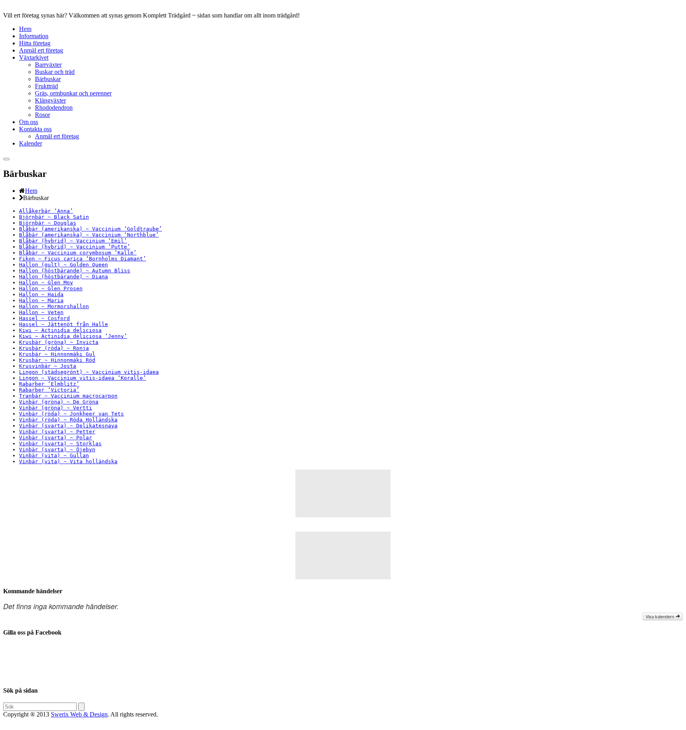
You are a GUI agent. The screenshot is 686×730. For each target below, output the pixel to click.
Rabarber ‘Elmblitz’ (49, 384)
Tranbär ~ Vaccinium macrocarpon (68, 396)
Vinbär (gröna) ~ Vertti (55, 408)
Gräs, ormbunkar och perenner (73, 93)
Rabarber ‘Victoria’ (49, 390)
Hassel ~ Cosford (44, 318)
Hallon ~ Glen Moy (46, 282)
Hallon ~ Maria (41, 300)
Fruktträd (46, 86)
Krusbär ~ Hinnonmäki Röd (57, 360)
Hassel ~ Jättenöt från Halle (63, 324)
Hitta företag (34, 43)
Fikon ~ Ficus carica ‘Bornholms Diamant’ (82, 259)
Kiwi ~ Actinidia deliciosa (60, 330)
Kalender (30, 143)
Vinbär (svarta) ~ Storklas (60, 444)
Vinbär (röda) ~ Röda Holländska (68, 420)
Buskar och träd (55, 71)
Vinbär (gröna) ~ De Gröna (58, 402)
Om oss (28, 121)
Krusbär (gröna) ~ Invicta (58, 342)
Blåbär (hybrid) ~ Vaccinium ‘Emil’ (73, 241)
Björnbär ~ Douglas (47, 223)
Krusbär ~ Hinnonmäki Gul (57, 354)
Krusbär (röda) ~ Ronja (54, 348)
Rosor (42, 114)
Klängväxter (50, 100)
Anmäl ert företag (41, 50)
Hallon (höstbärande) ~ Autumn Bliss (74, 271)
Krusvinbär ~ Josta (47, 366)
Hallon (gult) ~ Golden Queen (63, 265)
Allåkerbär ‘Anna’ (46, 211)
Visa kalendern (660, 616)
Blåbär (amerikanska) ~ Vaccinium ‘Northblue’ (89, 235)
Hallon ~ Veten (41, 312)
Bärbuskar (48, 79)
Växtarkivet (33, 57)
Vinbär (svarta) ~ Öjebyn (57, 449)
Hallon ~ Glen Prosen (51, 288)
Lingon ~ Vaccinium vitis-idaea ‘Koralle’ (82, 378)
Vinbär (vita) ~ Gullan (54, 455)
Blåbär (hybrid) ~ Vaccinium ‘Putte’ (74, 247)
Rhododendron (54, 107)
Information (33, 36)
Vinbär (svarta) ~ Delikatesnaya (68, 426)
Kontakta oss (35, 129)
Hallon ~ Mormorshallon (54, 306)
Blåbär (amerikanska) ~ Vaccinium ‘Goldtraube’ (90, 229)
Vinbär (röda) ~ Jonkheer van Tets (71, 414)
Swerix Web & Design (79, 714)
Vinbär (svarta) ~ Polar (55, 438)
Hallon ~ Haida (41, 294)
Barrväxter (48, 64)
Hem (25, 28)
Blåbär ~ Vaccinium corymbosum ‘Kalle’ (78, 253)
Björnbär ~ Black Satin (54, 217)
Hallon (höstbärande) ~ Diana (63, 277)
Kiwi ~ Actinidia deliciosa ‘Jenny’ (73, 336)
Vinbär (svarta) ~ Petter (57, 432)
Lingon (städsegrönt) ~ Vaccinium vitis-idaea (89, 372)
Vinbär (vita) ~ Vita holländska (68, 461)
